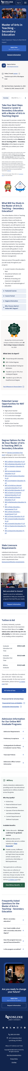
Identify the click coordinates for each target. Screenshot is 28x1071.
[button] (14, 48)
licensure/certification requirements (13, 562)
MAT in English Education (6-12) (15, 490)
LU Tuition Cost (12, 880)
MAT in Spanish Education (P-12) (15, 524)
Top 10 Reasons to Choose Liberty (12, 387)
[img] (7, 186)
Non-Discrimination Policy (14, 1055)
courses (15, 74)
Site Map (14, 1062)
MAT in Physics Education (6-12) (14, 516)
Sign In (19, 3)
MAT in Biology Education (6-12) (15, 462)
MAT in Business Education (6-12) (15, 464)
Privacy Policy (14, 1059)
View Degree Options (12, 67)
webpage (9, 170)
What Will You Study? (17, 98)
